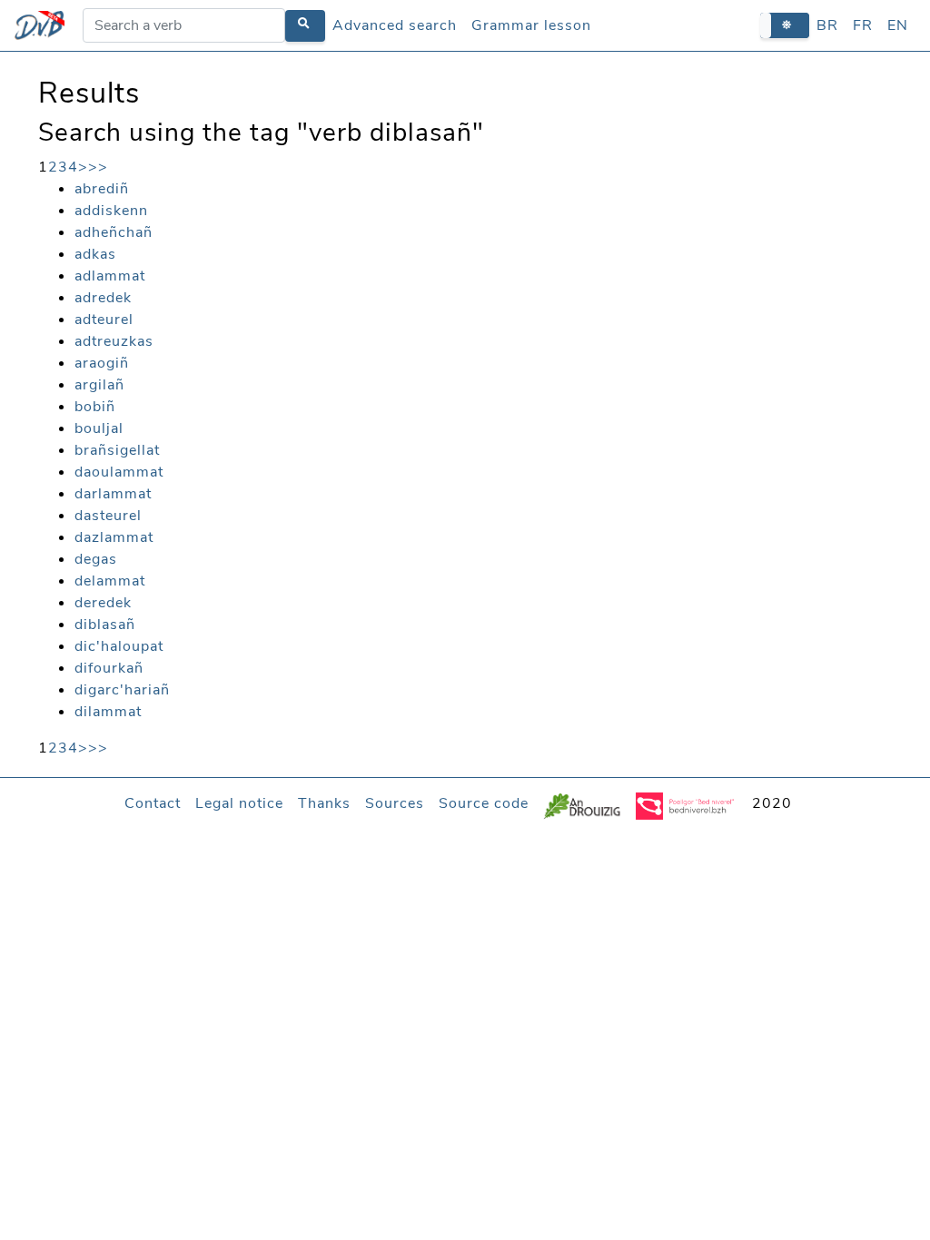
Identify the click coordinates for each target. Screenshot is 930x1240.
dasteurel (108, 516)
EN (897, 25)
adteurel (104, 320)
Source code (484, 803)
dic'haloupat (118, 646)
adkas (95, 254)
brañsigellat (117, 450)
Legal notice (239, 803)
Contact (152, 803)
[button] (784, 25)
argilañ (99, 385)
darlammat (113, 494)
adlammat (109, 276)
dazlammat (113, 537)
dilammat (108, 712)
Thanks (324, 803)
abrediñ (101, 189)
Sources (394, 803)
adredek (103, 298)
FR (863, 25)
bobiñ (94, 407)
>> (98, 167)
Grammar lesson (531, 25)
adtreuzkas (113, 341)
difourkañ (108, 668)
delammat (109, 581)
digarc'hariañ (122, 690)
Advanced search (394, 25)
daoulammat (118, 472)
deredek (103, 603)
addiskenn (111, 211)
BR (827, 25)
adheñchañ (113, 232)
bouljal (99, 428)
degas (95, 559)
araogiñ (101, 363)
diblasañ (104, 625)
